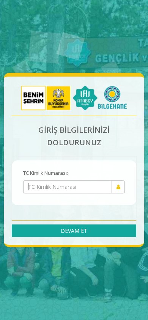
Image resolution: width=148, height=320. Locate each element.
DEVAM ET (74, 230)
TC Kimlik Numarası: (45, 172)
